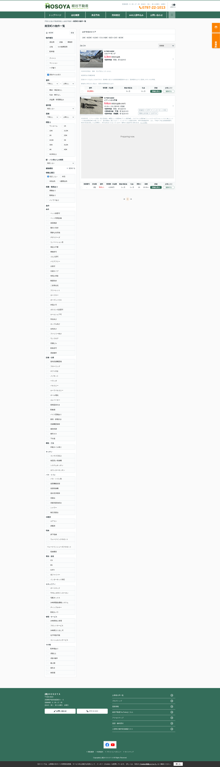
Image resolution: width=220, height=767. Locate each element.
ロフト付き (54, 371)
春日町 (121, 38)
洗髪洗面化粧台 (56, 503)
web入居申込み (136, 15)
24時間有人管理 (56, 621)
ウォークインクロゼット (59, 539)
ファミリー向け (56, 334)
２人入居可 (54, 257)
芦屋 (116, 111)
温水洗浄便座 (55, 493)
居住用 (52, 42)
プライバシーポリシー (113, 752)
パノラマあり (54, 200)
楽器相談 (53, 223)
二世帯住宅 (54, 285)
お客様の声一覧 (118, 695)
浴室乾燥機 (54, 488)
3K (65, 140)
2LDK (52, 140)
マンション (54, 63)
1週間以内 (63, 181)
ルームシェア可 (56, 314)
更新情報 (115, 706)
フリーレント (55, 290)
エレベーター (55, 400)
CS (51, 560)
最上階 (52, 663)
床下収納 (53, 534)
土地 (51, 47)
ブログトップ (117, 701)
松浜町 (95, 38)
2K (50, 135)
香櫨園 (115, 113)
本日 (63, 176)
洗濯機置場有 (55, 424)
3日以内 (52, 181)
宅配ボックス (55, 598)
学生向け (53, 319)
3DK (51, 145)
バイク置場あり (56, 414)
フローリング (55, 366)
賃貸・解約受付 (118, 723)
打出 (115, 60)
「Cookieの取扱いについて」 (148, 764)
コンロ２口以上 (56, 456)
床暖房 (52, 526)
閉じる (178, 764)
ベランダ (53, 381)
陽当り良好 (54, 228)
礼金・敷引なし (55, 95)
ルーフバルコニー (56, 390)
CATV (52, 570)
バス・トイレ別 (56, 479)
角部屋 (52, 673)
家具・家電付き (56, 419)
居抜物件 (53, 353)
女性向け (53, 329)
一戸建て (53, 68)
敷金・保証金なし (56, 90)
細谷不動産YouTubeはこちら (122, 712)
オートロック (55, 588)
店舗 (61, 42)
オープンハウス (56, 300)
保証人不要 (54, 247)
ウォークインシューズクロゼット (59, 547)
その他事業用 (62, 47)
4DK (65, 149)
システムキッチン (56, 465)
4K (50, 149)
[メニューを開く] (172, 15)
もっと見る (143, 122)
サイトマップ (129, 752)
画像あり (53, 190)
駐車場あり (54, 649)
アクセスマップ (118, 718)
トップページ (55, 15)
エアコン (53, 521)
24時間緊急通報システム (59, 602)
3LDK (66, 145)
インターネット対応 (57, 579)
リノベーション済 (56, 242)
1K (65, 126)
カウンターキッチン (57, 470)
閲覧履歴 (91, 752)
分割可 (52, 266)
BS (51, 565)
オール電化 (54, 395)
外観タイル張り (56, 447)
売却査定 (116, 15)
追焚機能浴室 (55, 483)
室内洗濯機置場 (56, 361)
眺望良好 (53, 281)
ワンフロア (54, 338)
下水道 (52, 438)
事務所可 (53, 252)
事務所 (70, 42)
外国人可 (53, 305)
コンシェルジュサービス (59, 640)
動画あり (53, 195)
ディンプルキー (56, 607)
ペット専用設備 (56, 218)
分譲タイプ (54, 271)
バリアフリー (55, 261)
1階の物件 (54, 658)
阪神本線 (108, 60)
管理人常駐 (54, 276)
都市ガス (53, 434)
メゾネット (54, 376)
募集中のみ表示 (55, 75)
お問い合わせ (156, 15)
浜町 (83, 38)
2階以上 (53, 653)
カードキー (54, 295)
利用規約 (100, 752)
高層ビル (53, 343)
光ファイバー (55, 575)
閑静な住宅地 (55, 232)
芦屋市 (108, 51)
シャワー (53, 508)
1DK (51, 131)
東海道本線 (109, 111)
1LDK (66, 131)
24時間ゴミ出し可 (56, 630)
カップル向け (55, 324)
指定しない (54, 176)
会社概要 (75, 15)
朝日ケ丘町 (113, 38)
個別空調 (53, 429)
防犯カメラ (54, 612)
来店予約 (95, 15)
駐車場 (52, 51)
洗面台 (52, 498)
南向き (52, 668)
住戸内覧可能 (55, 635)
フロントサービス (56, 625)
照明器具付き (55, 405)
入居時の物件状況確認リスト (122, 729)
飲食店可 (53, 348)
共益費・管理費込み (57, 100)
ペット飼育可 (55, 213)
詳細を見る (156, 91)
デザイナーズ (55, 237)
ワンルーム (54, 126)
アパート (53, 58)
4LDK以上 (53, 154)
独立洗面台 (54, 512)
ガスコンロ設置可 (56, 309)
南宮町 (89, 38)
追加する (169, 91)
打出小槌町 (104, 38)
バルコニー (54, 385)
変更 (72, 33)
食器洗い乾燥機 (56, 460)
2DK (65, 135)
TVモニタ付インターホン (59, 593)
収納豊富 (53, 552)
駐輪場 (52, 410)
